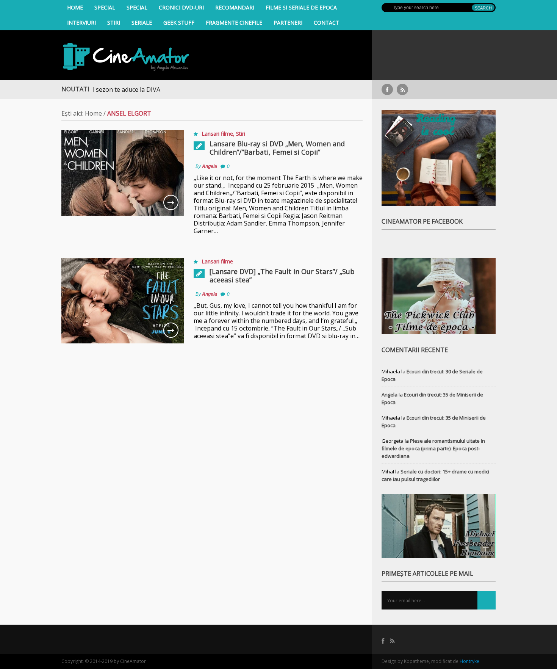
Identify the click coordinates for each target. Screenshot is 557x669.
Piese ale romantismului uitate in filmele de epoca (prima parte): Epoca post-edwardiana (433, 448)
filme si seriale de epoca (301, 7)
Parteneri (288, 22)
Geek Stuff (178, 22)
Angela (209, 166)
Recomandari (234, 7)
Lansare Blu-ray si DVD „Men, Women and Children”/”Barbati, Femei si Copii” (277, 147)
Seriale (141, 22)
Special (104, 7)
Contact (326, 22)
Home (75, 7)
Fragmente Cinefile (234, 22)
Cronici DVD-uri (181, 7)
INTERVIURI (81, 22)
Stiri (113, 22)
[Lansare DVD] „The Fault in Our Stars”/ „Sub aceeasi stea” (282, 275)
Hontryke (469, 661)
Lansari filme (217, 133)
